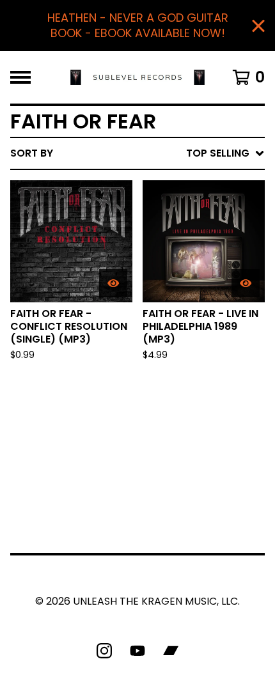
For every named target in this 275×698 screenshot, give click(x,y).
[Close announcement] (258, 25)
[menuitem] (137, 153)
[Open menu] (20, 77)
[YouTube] (137, 650)
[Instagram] (104, 650)
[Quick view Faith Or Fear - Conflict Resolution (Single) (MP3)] (113, 283)
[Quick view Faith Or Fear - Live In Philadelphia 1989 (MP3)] (246, 283)
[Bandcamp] (170, 650)
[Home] (138, 77)
